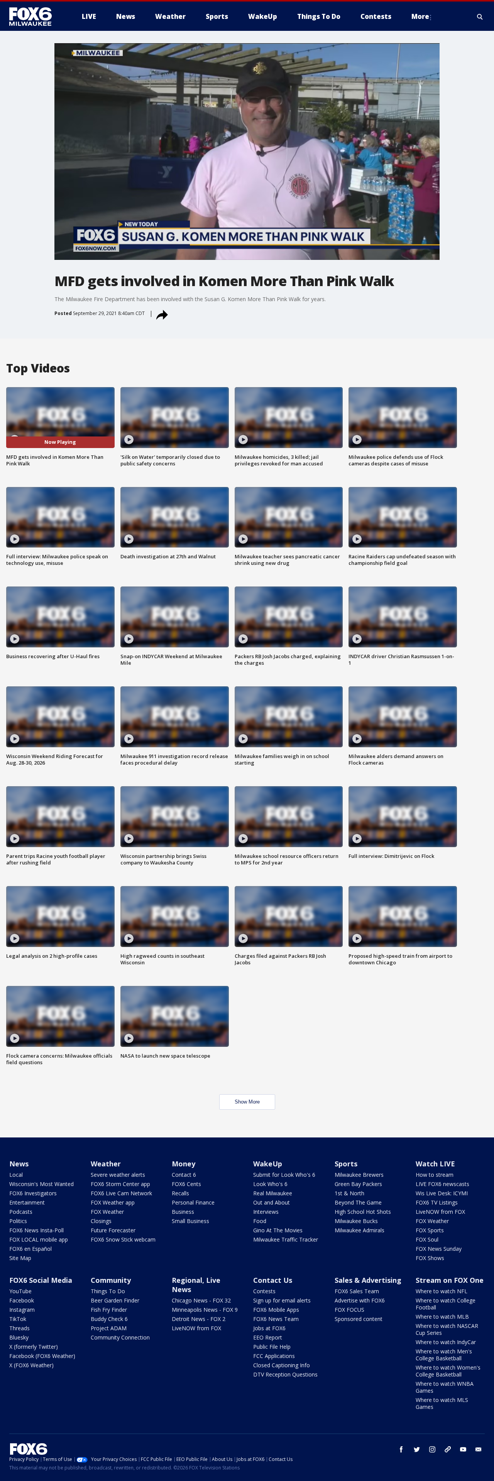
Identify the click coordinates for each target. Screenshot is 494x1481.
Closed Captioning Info (281, 1365)
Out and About (271, 1202)
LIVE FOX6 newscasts (442, 1184)
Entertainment (27, 1202)
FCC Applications (274, 1356)
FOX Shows (430, 1258)
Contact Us (272, 1280)
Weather (106, 1163)
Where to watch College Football (445, 1304)
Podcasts (20, 1211)
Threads (19, 1328)
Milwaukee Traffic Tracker (285, 1239)
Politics (18, 1221)
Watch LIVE (435, 1163)
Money (183, 1163)
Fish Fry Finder (109, 1309)
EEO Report (267, 1337)
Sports (346, 1163)
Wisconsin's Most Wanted (41, 1184)
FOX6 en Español (30, 1248)
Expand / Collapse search (480, 16)
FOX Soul (427, 1239)
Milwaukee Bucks (356, 1221)
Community (111, 1280)
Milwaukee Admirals (359, 1230)
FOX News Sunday (439, 1248)
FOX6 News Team (276, 1319)
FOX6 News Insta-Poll (36, 1230)
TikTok (17, 1319)
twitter (417, 1449)
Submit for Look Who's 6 (284, 1174)
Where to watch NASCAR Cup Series (447, 1329)
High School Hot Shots (363, 1211)
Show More (247, 1102)
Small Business (190, 1221)
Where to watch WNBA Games (445, 1387)
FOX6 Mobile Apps (276, 1309)
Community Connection (120, 1337)
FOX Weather (107, 1211)
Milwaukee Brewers (359, 1174)
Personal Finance (193, 1202)
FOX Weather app (113, 1202)
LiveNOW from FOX (440, 1211)
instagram (432, 1449)
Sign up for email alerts (282, 1300)
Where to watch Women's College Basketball (448, 1371)
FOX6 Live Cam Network (121, 1193)
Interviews (266, 1211)
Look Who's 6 (270, 1184)
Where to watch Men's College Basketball (444, 1355)
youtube (463, 1449)
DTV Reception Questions (285, 1374)
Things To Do (108, 1291)
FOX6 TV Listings (437, 1202)
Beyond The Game (358, 1202)
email (478, 1449)
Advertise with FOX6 (360, 1300)
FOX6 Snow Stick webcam (123, 1239)
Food (259, 1221)
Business (183, 1211)
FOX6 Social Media (40, 1280)
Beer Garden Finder (115, 1300)
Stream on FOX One (450, 1280)
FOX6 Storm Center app (120, 1184)
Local (16, 1174)
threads (448, 1449)
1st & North (349, 1193)
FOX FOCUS (349, 1309)
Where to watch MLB (442, 1316)
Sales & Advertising (368, 1280)
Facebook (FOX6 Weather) (42, 1356)
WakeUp (267, 1163)
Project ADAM (109, 1328)
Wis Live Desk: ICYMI (442, 1193)
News (19, 1163)
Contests (264, 1291)
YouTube (20, 1291)
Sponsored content (358, 1319)
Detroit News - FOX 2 (198, 1319)
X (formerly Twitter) (33, 1346)
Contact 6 (184, 1174)
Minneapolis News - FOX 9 (205, 1309)
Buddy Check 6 (109, 1319)
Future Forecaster (113, 1230)
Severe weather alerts (118, 1174)
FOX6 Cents (186, 1184)
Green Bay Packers (358, 1184)
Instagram (22, 1309)
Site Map (20, 1258)
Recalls (180, 1193)
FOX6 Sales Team (357, 1291)
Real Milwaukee (272, 1193)
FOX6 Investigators (33, 1193)
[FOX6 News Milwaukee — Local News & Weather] (34, 16)
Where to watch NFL (441, 1291)
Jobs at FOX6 (269, 1328)
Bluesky (19, 1337)
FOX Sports (430, 1230)
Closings (101, 1221)
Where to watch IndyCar (446, 1342)
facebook (401, 1449)
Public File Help (272, 1346)
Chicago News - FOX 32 (201, 1300)
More (420, 16)
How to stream (434, 1174)
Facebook (21, 1300)
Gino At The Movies (278, 1230)
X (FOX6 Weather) (31, 1365)
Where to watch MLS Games (442, 1403)
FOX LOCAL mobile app (38, 1239)
